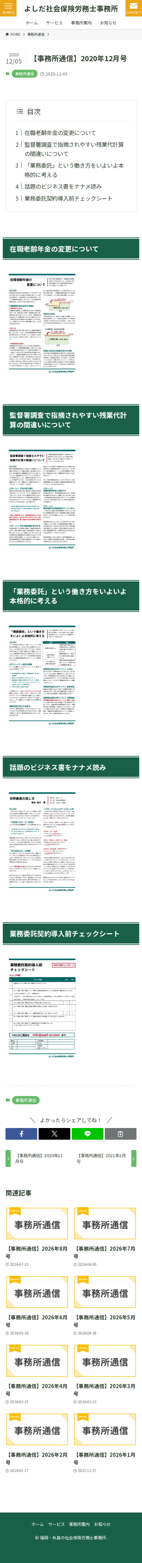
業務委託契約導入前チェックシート (68, 198)
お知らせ (102, 1524)
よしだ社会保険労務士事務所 (71, 8)
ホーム (37, 1524)
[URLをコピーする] (120, 1134)
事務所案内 (79, 1524)
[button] (21, 1134)
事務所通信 (24, 73)
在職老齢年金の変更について (60, 133)
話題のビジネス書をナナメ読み (63, 186)
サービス (56, 1524)
